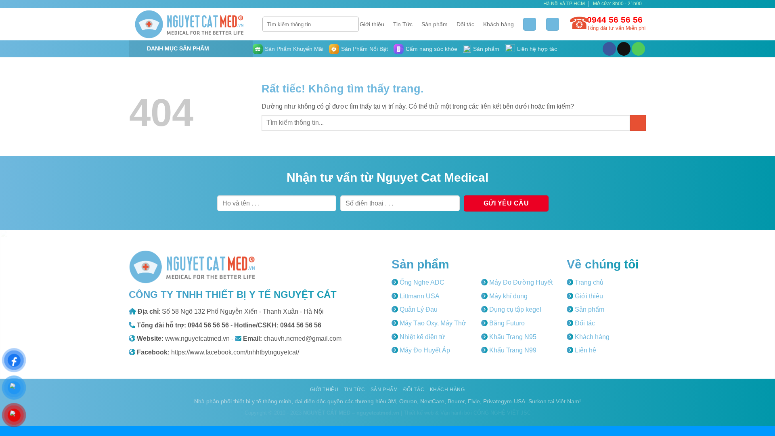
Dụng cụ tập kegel (514, 309)
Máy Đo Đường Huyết (520, 282)
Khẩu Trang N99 (512, 350)
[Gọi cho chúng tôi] (638, 49)
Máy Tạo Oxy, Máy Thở (432, 323)
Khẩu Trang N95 (512, 336)
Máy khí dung (508, 296)
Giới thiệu (372, 24)
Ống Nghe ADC (421, 282)
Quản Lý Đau (418, 309)
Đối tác (465, 24)
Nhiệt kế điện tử (421, 336)
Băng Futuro (506, 323)
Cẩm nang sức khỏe (431, 49)
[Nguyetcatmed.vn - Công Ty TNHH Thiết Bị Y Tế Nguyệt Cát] (189, 24)
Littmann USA (419, 296)
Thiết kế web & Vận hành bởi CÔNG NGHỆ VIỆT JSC (467, 413)
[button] (552, 24)
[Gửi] (351, 24)
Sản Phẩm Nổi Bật (364, 49)
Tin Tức (403, 24)
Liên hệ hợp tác (537, 49)
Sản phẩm (434, 24)
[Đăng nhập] (529, 24)
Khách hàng (498, 24)
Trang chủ (588, 282)
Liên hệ (584, 350)
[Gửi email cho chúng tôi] (623, 49)
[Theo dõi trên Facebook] (609, 49)
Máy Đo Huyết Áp (424, 350)
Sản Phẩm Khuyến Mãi (294, 49)
